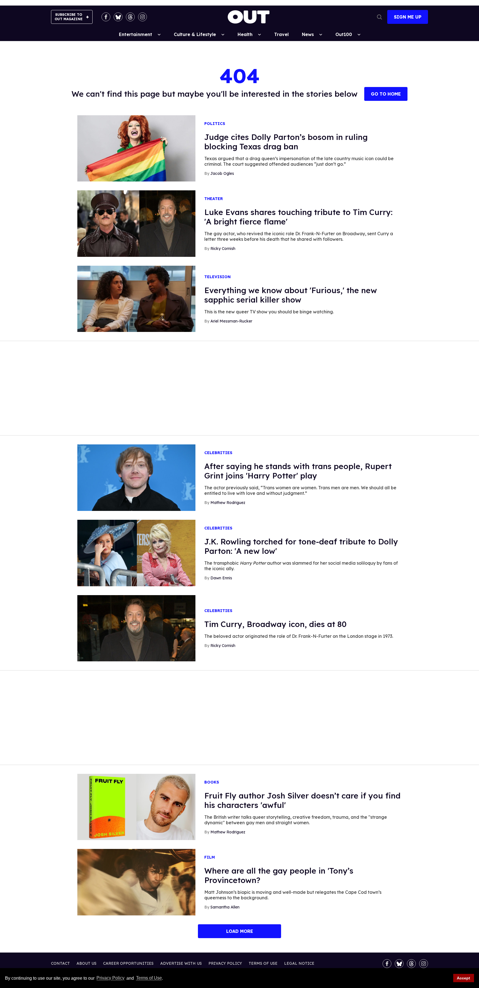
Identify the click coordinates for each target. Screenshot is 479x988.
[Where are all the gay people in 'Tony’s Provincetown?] (136, 882)
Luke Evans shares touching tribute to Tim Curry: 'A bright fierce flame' (298, 216)
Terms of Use (149, 978)
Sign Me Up (407, 17)
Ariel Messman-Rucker (231, 321)
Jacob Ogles (222, 173)
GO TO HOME (386, 94)
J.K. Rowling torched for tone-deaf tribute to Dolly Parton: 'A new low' (301, 546)
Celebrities (218, 453)
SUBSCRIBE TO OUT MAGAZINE (69, 16)
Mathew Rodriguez (227, 502)
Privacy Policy (110, 978)
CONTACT (60, 963)
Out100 (343, 34)
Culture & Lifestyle (195, 34)
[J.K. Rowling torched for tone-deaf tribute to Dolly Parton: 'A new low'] (136, 552)
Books (211, 782)
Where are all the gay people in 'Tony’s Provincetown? (278, 875)
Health (245, 34)
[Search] (379, 17)
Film (209, 857)
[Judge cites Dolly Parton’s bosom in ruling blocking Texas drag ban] (136, 148)
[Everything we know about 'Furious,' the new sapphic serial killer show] (136, 298)
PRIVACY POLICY (225, 963)
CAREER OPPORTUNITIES (128, 963)
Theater (213, 198)
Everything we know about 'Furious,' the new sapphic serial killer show (290, 294)
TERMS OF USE (263, 963)
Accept (463, 978)
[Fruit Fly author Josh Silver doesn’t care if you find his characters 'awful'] (136, 806)
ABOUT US (86, 963)
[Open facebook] (105, 16)
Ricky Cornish (222, 248)
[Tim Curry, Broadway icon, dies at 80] (136, 628)
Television (217, 277)
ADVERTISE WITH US (181, 963)
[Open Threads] (130, 16)
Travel (281, 34)
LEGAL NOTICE (299, 963)
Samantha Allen (225, 907)
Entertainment (135, 34)
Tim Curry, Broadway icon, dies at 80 (275, 624)
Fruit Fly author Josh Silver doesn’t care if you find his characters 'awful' (302, 800)
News (308, 34)
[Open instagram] (142, 16)
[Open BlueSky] (118, 16)
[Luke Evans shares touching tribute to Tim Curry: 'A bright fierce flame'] (136, 223)
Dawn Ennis (221, 578)
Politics (214, 123)
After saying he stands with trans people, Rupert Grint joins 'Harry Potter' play (298, 470)
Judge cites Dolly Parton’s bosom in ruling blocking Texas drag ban (286, 141)
